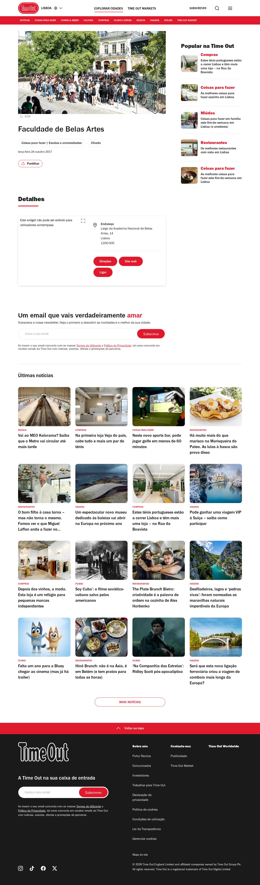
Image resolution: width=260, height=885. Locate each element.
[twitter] (54, 868)
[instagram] (20, 868)
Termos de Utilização (88, 346)
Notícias (25, 20)
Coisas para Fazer (45, 20)
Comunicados (141, 766)
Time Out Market (187, 20)
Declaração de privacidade (142, 798)
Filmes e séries (123, 20)
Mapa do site (140, 855)
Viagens (154, 20)
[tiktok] (31, 868)
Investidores (140, 776)
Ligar (103, 272)
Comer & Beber (70, 20)
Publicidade (179, 756)
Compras (103, 20)
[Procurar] (217, 8)
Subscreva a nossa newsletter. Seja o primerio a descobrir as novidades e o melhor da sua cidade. (84, 323)
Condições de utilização (148, 819)
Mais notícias (130, 702)
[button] (83, 221)
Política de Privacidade (117, 346)
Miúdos (140, 20)
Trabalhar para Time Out (148, 785)
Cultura (88, 20)
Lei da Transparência (146, 829)
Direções (105, 261)
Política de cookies (145, 810)
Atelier (168, 20)
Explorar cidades (108, 9)
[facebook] (43, 868)
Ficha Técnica (141, 756)
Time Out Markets (142, 9)
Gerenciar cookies (144, 839)
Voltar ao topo (134, 728)
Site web (131, 261)
